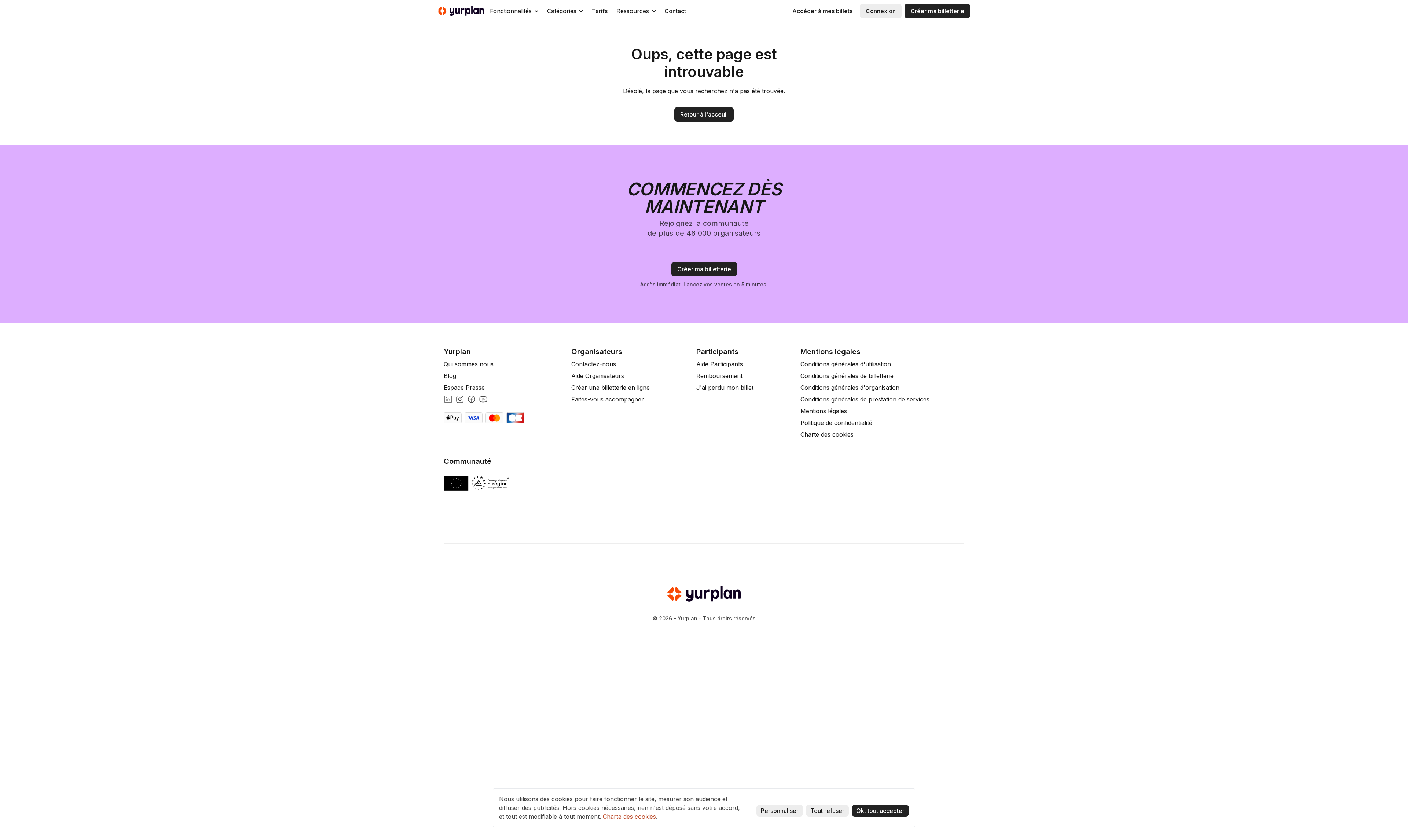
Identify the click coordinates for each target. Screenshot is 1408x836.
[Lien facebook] (471, 399)
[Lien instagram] (459, 399)
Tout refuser (827, 810)
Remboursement (719, 376)
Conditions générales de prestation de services (864, 399)
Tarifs (600, 11)
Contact (675, 11)
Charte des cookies (827, 434)
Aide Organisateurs (597, 376)
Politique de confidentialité (836, 422)
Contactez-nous (593, 364)
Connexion (881, 11)
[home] (461, 11)
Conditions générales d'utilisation (845, 364)
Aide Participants (719, 364)
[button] (514, 11)
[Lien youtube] (483, 399)
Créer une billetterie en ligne (610, 387)
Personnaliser (780, 810)
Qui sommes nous (469, 364)
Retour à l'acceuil (704, 114)
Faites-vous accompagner (607, 399)
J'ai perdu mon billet (725, 387)
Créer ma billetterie (937, 11)
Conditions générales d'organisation (849, 387)
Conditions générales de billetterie (847, 376)
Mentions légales (823, 411)
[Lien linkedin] (448, 399)
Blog (450, 376)
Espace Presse (464, 387)
